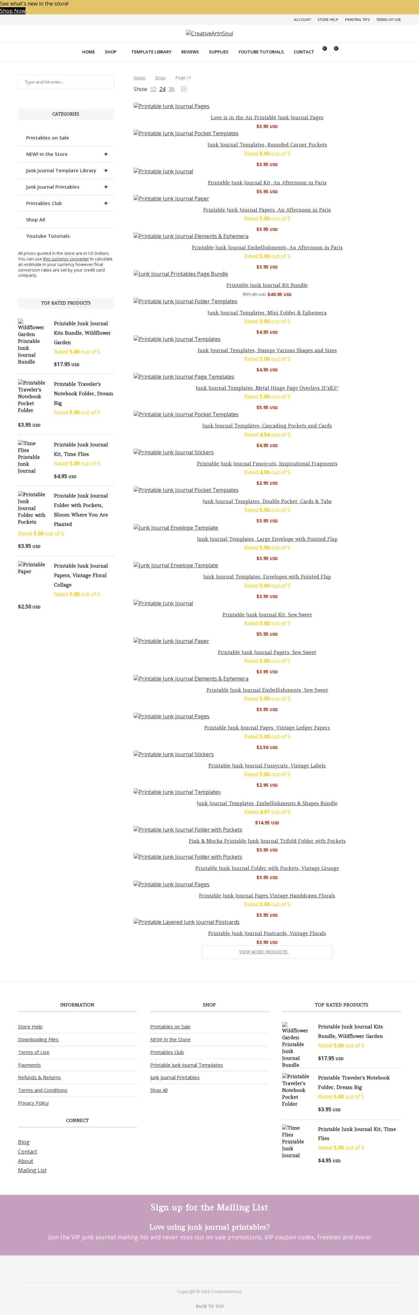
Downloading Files (38, 1039)
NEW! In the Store (170, 1039)
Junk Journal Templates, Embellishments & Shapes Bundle (267, 803)
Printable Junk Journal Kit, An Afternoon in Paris (267, 182)
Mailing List (32, 1170)
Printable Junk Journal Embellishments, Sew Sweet (267, 690)
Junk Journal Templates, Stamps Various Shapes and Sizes (267, 350)
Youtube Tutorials (261, 52)
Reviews (190, 52)
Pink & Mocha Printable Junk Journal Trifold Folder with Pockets (267, 841)
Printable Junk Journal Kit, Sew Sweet (267, 614)
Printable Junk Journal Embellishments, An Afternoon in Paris (267, 247)
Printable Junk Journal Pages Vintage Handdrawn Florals (267, 895)
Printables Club (67, 202)
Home (88, 52)
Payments (29, 1064)
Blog (23, 1142)
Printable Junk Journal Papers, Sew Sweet (267, 652)
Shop (111, 52)
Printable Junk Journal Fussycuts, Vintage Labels (267, 765)
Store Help (328, 19)
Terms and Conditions (42, 1090)
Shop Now (13, 10)
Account (302, 19)
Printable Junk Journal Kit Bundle (267, 285)
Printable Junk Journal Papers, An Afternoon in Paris (267, 210)
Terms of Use (388, 19)
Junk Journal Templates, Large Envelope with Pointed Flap (267, 539)
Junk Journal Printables (67, 186)
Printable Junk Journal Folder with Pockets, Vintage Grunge (267, 868)
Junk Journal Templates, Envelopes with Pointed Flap (267, 576)
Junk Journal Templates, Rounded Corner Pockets (267, 144)
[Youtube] (218, 1268)
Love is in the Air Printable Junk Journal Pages (267, 117)
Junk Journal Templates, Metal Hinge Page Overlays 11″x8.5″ (267, 388)
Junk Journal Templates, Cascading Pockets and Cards (267, 426)
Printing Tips (357, 19)
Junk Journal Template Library (67, 170)
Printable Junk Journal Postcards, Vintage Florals (267, 933)
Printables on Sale (47, 137)
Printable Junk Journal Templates (186, 1064)
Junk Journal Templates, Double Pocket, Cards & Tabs (267, 501)
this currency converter (66, 259)
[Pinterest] (201, 1268)
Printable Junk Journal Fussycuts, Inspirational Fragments (267, 463)
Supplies (218, 52)
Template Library (151, 52)
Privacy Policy (33, 1102)
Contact (304, 52)
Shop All (35, 219)
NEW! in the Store (67, 153)
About (25, 1161)
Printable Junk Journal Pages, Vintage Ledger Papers (267, 727)
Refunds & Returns (39, 1077)
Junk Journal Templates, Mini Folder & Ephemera (267, 313)
